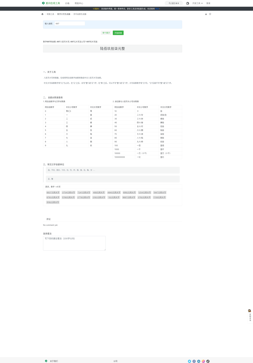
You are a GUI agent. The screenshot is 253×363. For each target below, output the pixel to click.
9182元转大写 (53, 202)
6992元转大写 (129, 192)
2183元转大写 (99, 197)
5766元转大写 (68, 197)
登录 (208, 3)
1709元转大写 (159, 197)
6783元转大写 (53, 197)
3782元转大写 (144, 197)
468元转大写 (99, 192)
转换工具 (50, 14)
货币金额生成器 (79, 14)
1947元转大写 (160, 192)
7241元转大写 (84, 192)
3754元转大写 (68, 192)
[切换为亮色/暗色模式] (187, 3)
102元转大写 (114, 197)
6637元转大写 (53, 192)
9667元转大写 (129, 197)
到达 (157, 9)
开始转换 (118, 33)
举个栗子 (106, 33)
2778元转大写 (83, 197)
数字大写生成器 (63, 14)
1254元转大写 (144, 192)
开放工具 (196, 3)
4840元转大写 (114, 192)
